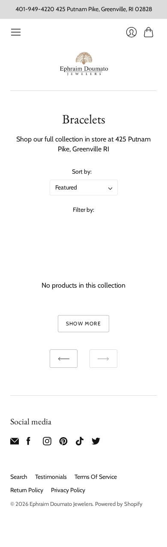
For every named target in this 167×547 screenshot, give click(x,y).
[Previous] (64, 358)
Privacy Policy (68, 490)
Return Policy (26, 490)
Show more (83, 323)
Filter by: (83, 209)
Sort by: (82, 171)
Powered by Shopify (119, 503)
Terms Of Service (96, 477)
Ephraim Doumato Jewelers (61, 503)
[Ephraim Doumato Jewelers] (83, 64)
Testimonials (51, 477)
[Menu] (16, 32)
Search (18, 477)
